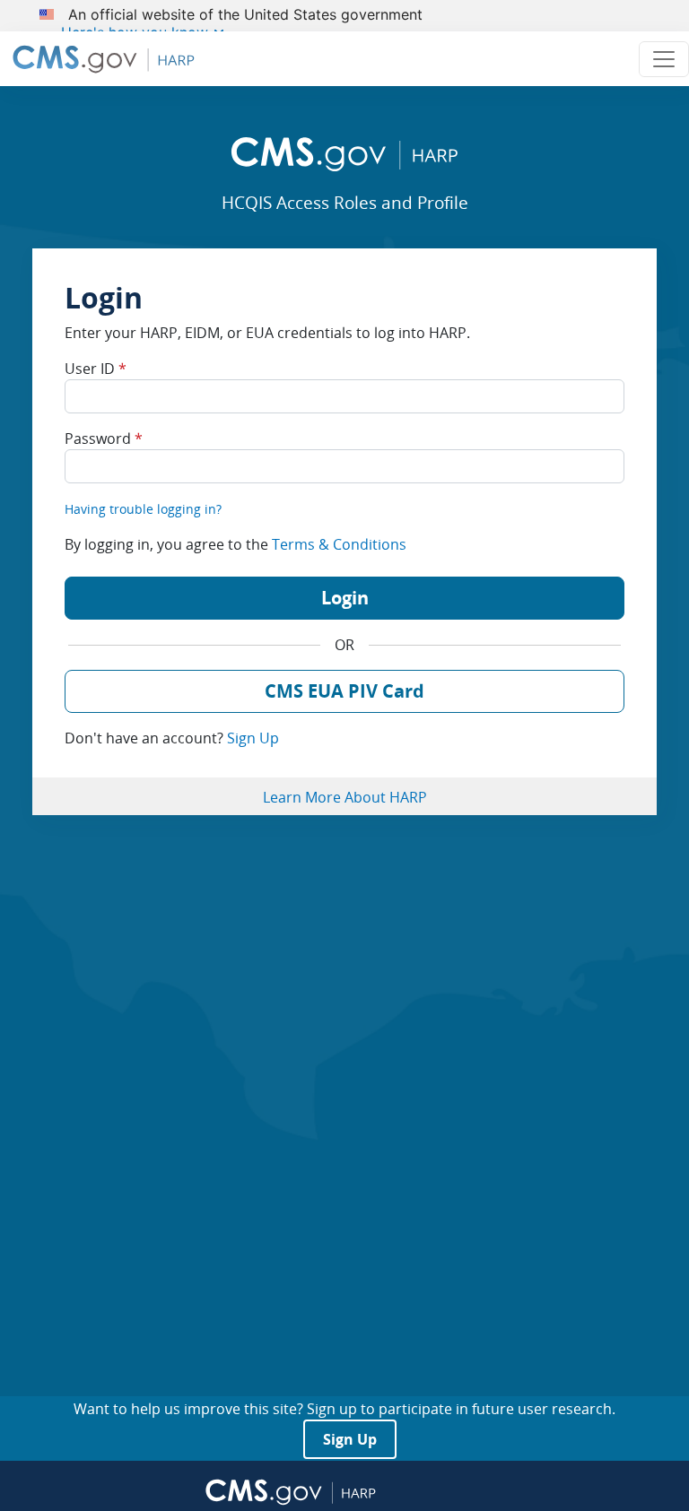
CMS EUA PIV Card (344, 691)
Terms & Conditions (339, 544)
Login (345, 598)
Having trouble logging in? (143, 508)
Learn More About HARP (345, 797)
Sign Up (253, 738)
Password (104, 438)
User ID (95, 368)
